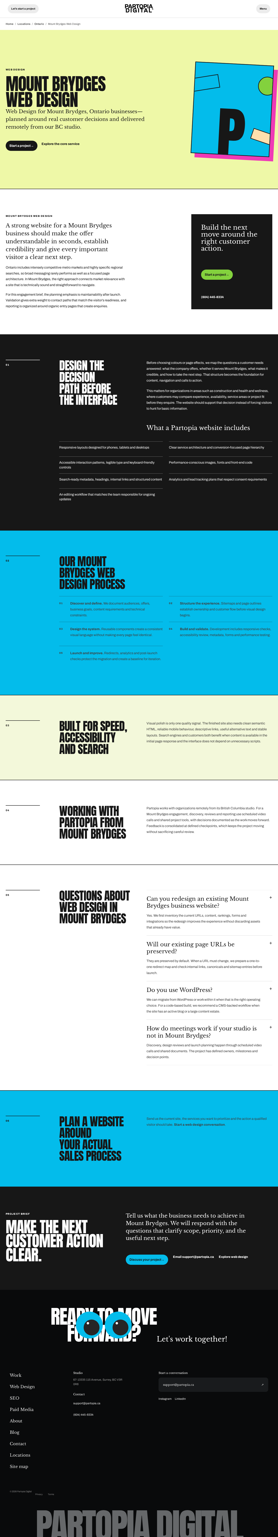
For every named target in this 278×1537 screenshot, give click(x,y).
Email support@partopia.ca (193, 1256)
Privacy (39, 1494)
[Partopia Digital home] (139, 8)
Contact (18, 1443)
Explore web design (233, 1256)
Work (15, 1375)
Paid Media (22, 1409)
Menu (263, 8)
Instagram (165, 1398)
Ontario (39, 23)
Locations (24, 23)
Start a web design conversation (199, 1124)
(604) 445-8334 (212, 297)
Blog (14, 1432)
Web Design (22, 1386)
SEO (14, 1398)
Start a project (21, 145)
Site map (19, 1466)
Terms (51, 1494)
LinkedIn (180, 1398)
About (16, 1421)
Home (9, 23)
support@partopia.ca (86, 1403)
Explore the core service (61, 144)
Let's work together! (192, 1339)
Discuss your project (146, 1259)
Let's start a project (23, 8)
